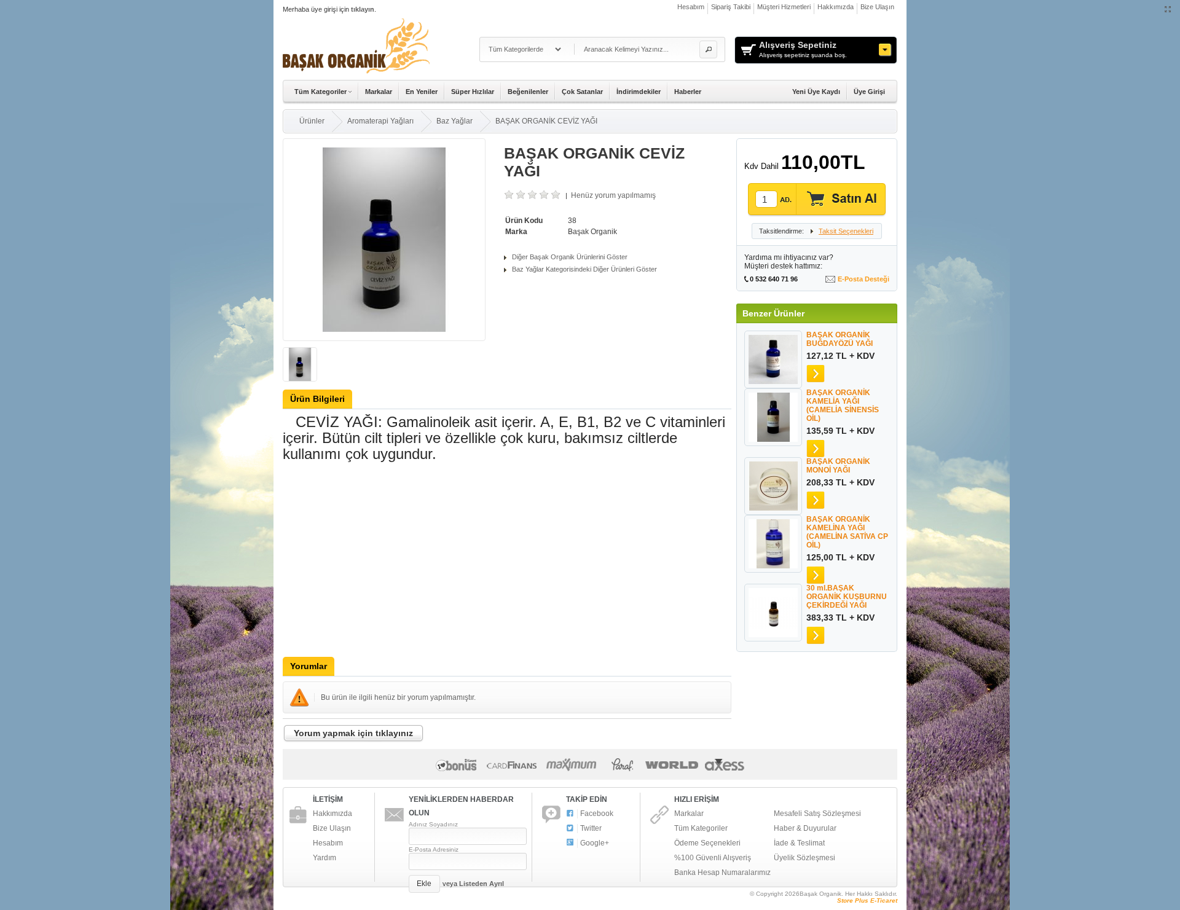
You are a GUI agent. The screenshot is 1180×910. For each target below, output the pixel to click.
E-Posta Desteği (863, 279)
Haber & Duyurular (805, 828)
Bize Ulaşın (877, 6)
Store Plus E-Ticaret (867, 900)
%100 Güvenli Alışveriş (712, 857)
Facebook (596, 813)
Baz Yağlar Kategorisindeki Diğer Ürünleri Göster (584, 269)
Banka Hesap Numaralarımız (722, 872)
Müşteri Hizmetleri (784, 6)
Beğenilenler (528, 91)
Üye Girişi (869, 91)
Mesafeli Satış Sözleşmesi (817, 813)
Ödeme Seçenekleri (707, 843)
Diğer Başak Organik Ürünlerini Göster (569, 257)
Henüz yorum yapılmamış (613, 195)
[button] (708, 49)
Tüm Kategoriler (701, 828)
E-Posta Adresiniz (433, 849)
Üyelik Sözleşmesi (804, 857)
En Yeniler (422, 91)
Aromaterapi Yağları (380, 121)
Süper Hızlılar (472, 91)
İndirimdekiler (638, 91)
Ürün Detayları (815, 373)
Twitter (591, 828)
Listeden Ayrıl (481, 883)
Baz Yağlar (454, 121)
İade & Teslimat (799, 843)
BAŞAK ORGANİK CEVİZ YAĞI (546, 121)
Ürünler (311, 121)
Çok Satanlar (582, 91)
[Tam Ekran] (1168, 10)
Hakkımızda (835, 6)
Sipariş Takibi (730, 6)
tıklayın (362, 9)
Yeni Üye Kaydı (816, 91)
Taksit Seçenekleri (837, 231)
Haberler (687, 91)
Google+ (594, 843)
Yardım (324, 857)
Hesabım (690, 6)
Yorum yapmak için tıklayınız (431, 746)
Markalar (378, 91)
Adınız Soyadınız (433, 824)
